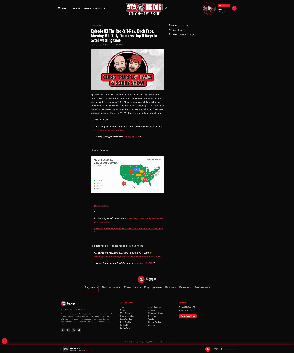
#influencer (157, 218)
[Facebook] (63, 330)
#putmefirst (104, 222)
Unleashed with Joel (155, 313)
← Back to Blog (97, 25)
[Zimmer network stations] (166, 8)
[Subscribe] (4, 341)
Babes (106, 8)
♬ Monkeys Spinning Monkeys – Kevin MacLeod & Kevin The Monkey (128, 228)
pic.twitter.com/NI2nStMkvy (110, 130)
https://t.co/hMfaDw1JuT (120, 256)
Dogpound (152, 316)
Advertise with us (188, 316)
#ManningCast (100, 256)
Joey (220, 9)
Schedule (76, 8)
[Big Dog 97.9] (144, 8)
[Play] (207, 349)
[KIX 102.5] (170, 289)
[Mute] (221, 349)
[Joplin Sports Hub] (153, 289)
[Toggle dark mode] (234, 8)
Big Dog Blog (125, 325)
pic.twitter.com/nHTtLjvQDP (147, 256)
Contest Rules (125, 328)
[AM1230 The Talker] (111, 289)
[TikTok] (79, 330)
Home (122, 307)
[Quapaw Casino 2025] (186, 25)
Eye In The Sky (125, 322)
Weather (151, 319)
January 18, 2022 (145, 263)
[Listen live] (209, 8)
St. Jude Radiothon (127, 316)
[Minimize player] (60, 349)
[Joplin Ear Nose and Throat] (186, 34)
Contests (87, 8)
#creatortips (133, 218)
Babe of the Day (126, 319)
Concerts (97, 8)
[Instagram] (68, 330)
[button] (144, 8)
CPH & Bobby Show (127, 313)
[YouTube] (74, 330)
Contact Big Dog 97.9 (187, 307)
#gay (141, 218)
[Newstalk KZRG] (202, 289)
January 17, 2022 (131, 137)
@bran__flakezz (101, 205)
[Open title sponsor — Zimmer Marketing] (147, 279)
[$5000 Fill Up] (186, 30)
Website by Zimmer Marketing (73, 309)
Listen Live (223, 5)
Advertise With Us (185, 310)
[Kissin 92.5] (185, 289)
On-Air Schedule (154, 307)
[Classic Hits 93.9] (132, 289)
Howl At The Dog (154, 322)
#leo (95, 222)
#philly (148, 218)
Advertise (152, 325)
